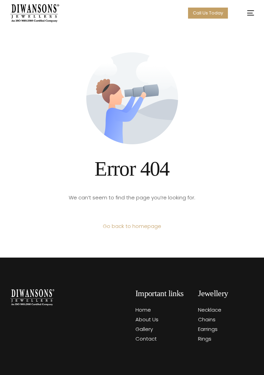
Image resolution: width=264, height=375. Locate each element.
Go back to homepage (132, 226)
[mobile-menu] (246, 13)
